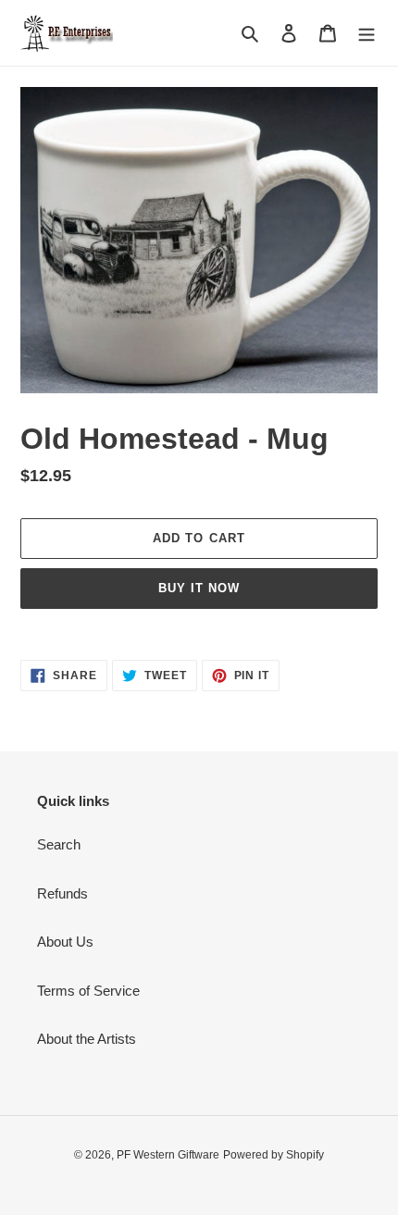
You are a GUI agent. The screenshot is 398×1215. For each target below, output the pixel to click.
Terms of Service (88, 990)
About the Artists (86, 1039)
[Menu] (366, 33)
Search (59, 844)
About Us (65, 941)
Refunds (62, 893)
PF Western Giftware (168, 1154)
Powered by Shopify (273, 1154)
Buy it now (199, 588)
